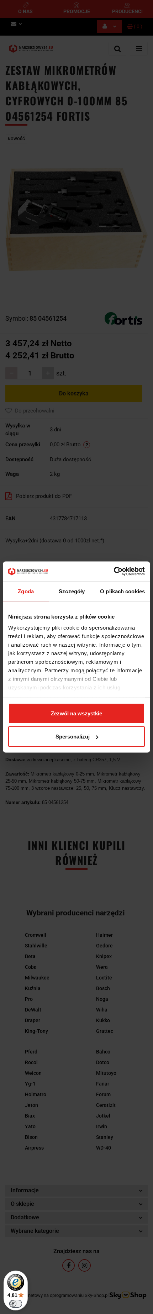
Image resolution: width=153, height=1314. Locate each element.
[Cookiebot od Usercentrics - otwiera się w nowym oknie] (114, 571)
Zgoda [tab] (26, 591)
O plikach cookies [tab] (122, 591)
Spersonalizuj (73, 737)
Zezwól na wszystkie (76, 713)
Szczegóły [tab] (72, 591)
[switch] (15, 1304)
